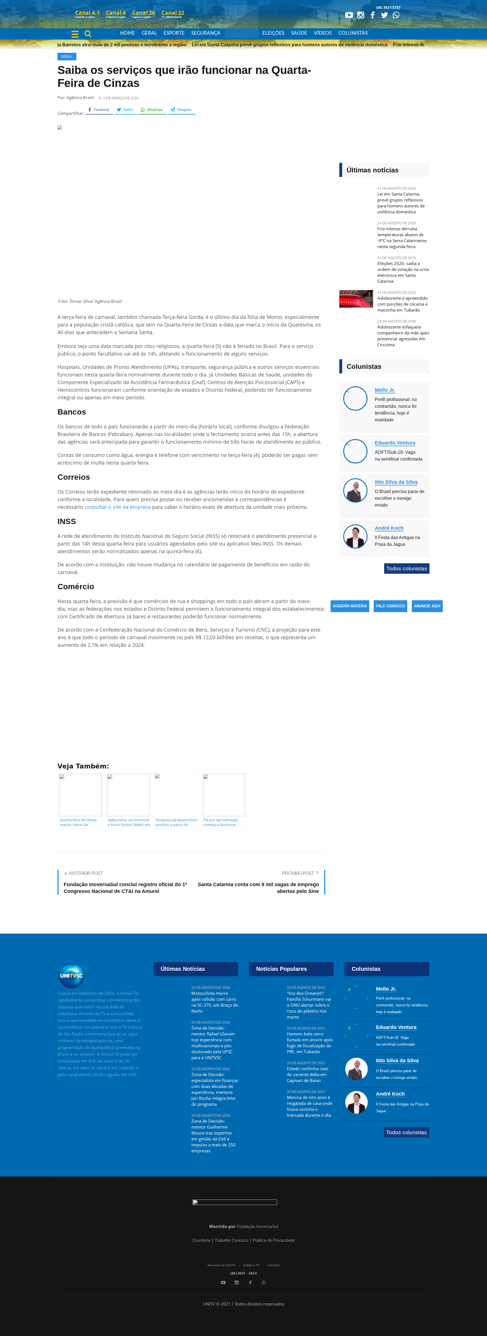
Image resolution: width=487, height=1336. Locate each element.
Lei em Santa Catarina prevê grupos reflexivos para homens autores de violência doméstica (277, 44)
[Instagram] (360, 14)
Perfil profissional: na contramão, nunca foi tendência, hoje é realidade (402, 1005)
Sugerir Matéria (350, 606)
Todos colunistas (406, 568)
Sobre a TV (251, 1265)
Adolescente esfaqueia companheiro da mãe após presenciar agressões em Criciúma (403, 335)
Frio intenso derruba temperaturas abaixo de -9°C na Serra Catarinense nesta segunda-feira (402, 237)
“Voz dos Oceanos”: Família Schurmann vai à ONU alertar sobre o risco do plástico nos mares (309, 1005)
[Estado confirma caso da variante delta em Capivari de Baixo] (266, 1072)
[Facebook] (372, 14)
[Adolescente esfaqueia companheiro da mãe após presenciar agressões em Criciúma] (356, 330)
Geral (67, 57)
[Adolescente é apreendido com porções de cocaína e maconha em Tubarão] (356, 301)
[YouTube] (348, 14)
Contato (273, 1265)
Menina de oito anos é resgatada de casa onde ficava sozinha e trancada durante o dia (309, 1106)
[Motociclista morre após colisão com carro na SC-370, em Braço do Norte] (170, 996)
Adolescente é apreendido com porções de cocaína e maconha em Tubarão (402, 304)
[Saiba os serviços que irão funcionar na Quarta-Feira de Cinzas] (191, 214)
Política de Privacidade (274, 1240)
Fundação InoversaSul (257, 1226)
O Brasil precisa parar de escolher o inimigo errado (399, 498)
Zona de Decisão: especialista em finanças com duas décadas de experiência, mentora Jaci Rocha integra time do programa (214, 1089)
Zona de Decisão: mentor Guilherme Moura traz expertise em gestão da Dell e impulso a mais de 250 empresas (213, 1135)
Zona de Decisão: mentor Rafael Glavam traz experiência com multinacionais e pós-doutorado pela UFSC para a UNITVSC (213, 1042)
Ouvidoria (201, 1240)
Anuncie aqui (427, 606)
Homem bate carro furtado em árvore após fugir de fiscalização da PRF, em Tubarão (310, 1042)
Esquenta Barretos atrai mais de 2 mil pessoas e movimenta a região (100, 44)
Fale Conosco (390, 606)
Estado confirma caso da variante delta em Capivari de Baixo (307, 1074)
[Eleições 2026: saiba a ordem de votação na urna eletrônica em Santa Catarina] (356, 267)
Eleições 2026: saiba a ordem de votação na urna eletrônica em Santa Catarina (403, 272)
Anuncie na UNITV (221, 1265)
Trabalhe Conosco (231, 1240)
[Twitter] (384, 14)
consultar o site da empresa (118, 506)
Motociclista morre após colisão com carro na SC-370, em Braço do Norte (214, 1002)
